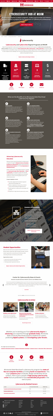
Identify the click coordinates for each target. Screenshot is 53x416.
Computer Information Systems (36, 124)
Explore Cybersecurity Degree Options (26, 57)
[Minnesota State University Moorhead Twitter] (6, 413)
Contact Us (5, 405)
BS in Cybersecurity (22, 48)
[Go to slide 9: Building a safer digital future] (27, 295)
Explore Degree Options (26, 24)
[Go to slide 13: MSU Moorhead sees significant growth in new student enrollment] (32, 295)
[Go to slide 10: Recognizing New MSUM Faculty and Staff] (28, 295)
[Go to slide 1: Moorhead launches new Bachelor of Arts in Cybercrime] (18, 295)
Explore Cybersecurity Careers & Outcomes (33, 231)
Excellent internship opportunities (12, 120)
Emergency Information (43, 403)
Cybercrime (40, 348)
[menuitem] (3, 1)
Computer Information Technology (35, 126)
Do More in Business (39, 313)
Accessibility (31, 414)
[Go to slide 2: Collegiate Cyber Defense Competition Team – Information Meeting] (19, 295)
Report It (41, 404)
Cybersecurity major (12, 171)
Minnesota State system (22, 412)
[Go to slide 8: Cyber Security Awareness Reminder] (26, 295)
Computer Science (30, 125)
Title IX (41, 405)
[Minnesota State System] (44, 413)
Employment (20, 405)
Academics (5, 36)
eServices (20, 407)
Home (2, 36)
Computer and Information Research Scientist (12, 389)
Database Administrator (8, 391)
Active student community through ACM (35, 132)
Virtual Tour (32, 405)
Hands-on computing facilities (33, 105)
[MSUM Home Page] (26, 4)
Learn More (26, 289)
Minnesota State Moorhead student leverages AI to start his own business (26, 315)
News (31, 403)
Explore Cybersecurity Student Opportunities (15, 266)
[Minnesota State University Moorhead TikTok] (12, 413)
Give (4, 406)
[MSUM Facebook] (4, 413)
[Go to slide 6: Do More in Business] (24, 295)
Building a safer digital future (9, 313)
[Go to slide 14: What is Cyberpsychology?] (33, 295)
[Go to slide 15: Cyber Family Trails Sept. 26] (34, 295)
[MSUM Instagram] (8, 413)
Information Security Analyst (9, 393)
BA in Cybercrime (40, 48)
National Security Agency (12, 166)
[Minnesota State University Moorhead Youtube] (10, 413)
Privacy (35, 414)
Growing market (8, 105)
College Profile (20, 403)
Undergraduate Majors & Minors (12, 36)
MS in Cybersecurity (31, 48)
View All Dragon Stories (26, 322)
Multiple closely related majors (33, 120)
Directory (20, 404)
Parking (32, 404)
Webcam (32, 407)
